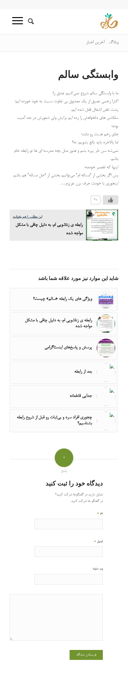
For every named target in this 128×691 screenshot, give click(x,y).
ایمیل (98, 541)
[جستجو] (30, 21)
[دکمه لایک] (110, 200)
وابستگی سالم (88, 74)
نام (100, 513)
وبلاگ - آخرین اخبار (102, 42)
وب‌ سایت (98, 569)
